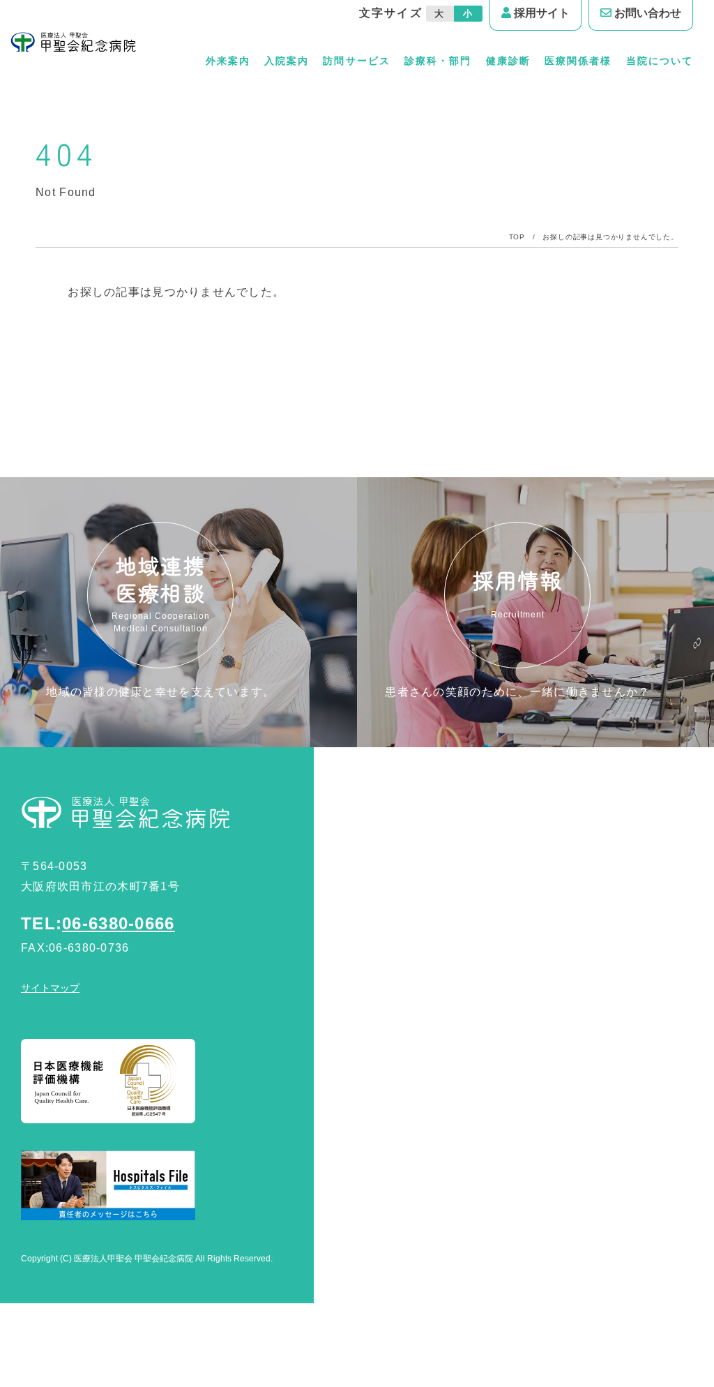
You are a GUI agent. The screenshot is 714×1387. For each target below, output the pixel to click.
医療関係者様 (578, 60)
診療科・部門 (437, 60)
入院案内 (286, 60)
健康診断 (508, 60)
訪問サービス (356, 60)
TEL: (98, 923)
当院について (659, 60)
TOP (517, 237)
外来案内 (228, 60)
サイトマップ (50, 988)
